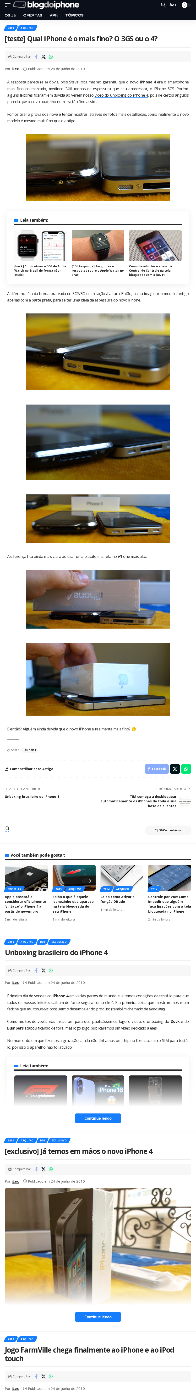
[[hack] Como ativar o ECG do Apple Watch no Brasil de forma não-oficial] (40, 245)
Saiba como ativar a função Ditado (117, 899)
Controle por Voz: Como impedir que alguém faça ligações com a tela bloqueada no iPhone (169, 904)
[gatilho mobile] (9, 5)
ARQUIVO (27, 28)
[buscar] (163, 5)
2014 (106, 889)
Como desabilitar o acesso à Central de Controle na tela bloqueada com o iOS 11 (150, 270)
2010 (11, 28)
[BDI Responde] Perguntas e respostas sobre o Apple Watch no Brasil (98, 270)
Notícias (14, 889)
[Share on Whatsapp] (51, 56)
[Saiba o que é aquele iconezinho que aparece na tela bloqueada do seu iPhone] (74, 878)
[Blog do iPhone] (47, 5)
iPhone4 (30, 750)
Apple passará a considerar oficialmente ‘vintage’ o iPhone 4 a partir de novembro (25, 904)
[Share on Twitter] (43, 56)
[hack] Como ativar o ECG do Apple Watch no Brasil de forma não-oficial (40, 270)
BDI (42, 941)
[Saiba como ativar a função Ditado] (121, 878)
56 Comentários (170, 830)
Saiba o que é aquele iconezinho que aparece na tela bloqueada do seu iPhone (73, 904)
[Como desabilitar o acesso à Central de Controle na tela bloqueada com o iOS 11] (155, 245)
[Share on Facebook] (36, 56)
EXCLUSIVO (59, 941)
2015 (58, 889)
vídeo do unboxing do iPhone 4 (121, 95)
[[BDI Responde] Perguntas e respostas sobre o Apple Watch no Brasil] (98, 245)
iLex (15, 68)
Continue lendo (98, 1118)
